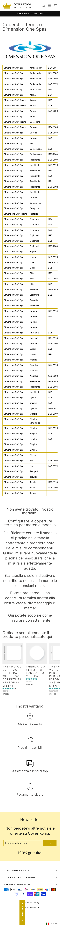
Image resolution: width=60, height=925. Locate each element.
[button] (8, 688)
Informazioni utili (17, 884)
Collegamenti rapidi (18, 877)
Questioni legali (15, 870)
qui (39, 593)
